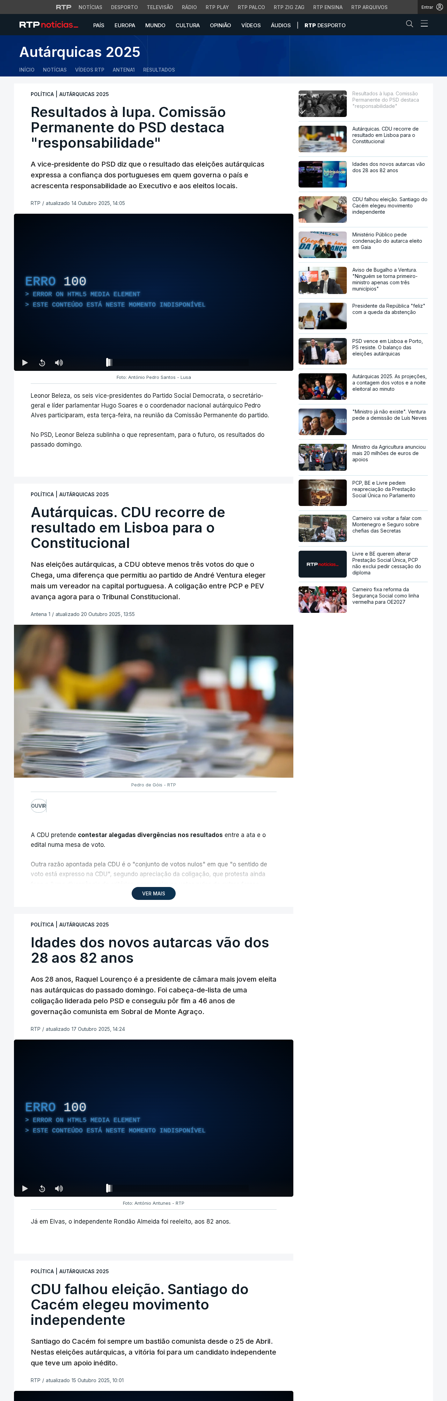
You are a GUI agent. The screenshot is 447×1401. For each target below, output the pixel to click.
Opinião (220, 25)
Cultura (188, 25)
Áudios (281, 25)
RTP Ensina (328, 7)
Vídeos (251, 25)
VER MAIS (153, 893)
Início (27, 70)
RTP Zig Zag (289, 7)
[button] (411, 25)
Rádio (189, 7)
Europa (125, 25)
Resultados (159, 70)
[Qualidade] (265, 362)
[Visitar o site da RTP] (64, 7)
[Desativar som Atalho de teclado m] (58, 362)
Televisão (160, 7)
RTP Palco (251, 7)
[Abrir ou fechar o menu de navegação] (422, 24)
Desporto (124, 7)
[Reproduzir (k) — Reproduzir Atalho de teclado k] (25, 362)
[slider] (178, 363)
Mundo (155, 25)
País (98, 25)
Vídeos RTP (89, 70)
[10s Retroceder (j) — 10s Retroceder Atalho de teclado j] (42, 362)
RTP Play (217, 7)
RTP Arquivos (369, 7)
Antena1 (124, 70)
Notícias (90, 7)
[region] (153, 292)
